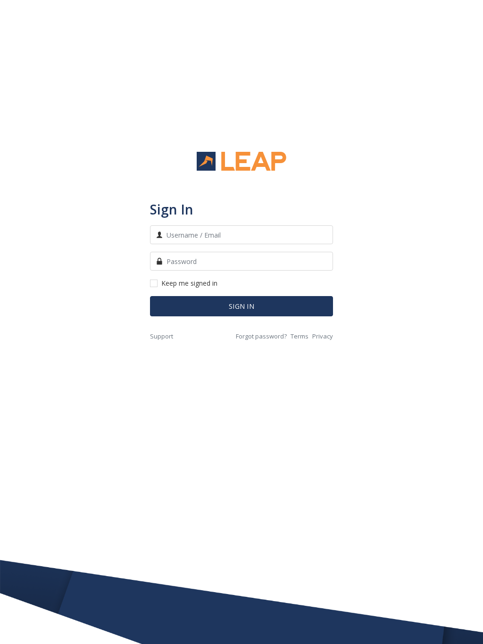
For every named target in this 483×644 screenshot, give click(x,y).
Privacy (322, 336)
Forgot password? (261, 336)
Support (161, 336)
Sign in (241, 306)
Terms (299, 336)
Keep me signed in (189, 283)
